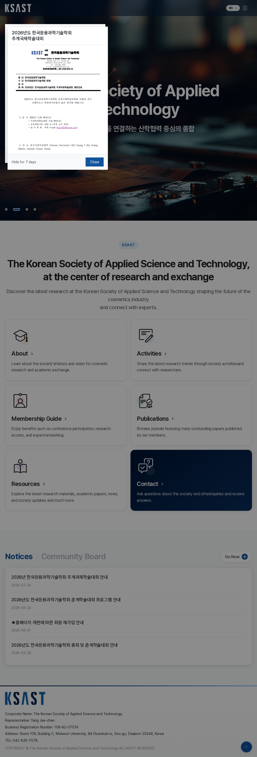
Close (94, 162)
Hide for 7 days (24, 162)
